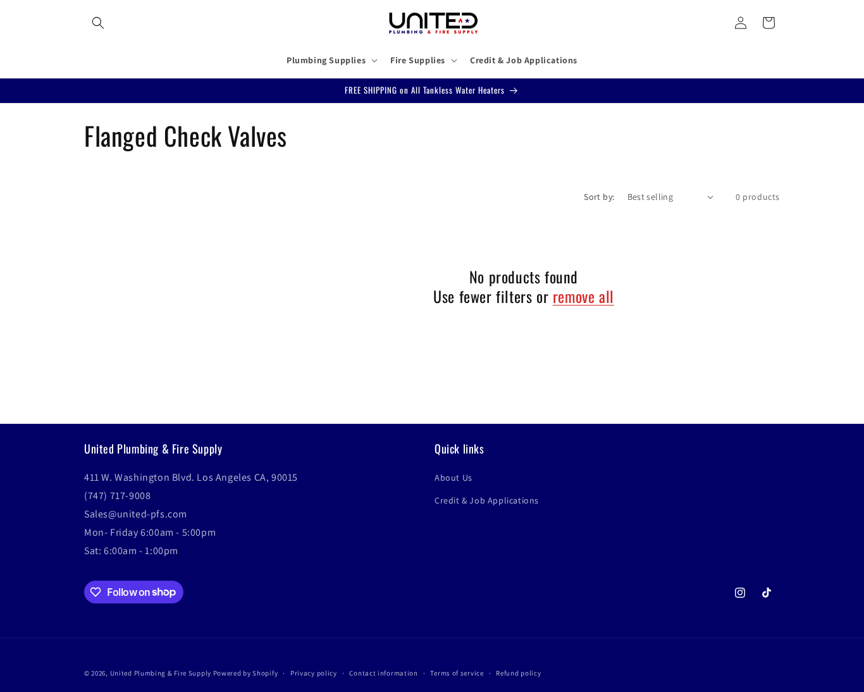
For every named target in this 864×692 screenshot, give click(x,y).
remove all (583, 296)
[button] (98, 23)
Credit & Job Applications (487, 500)
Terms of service (456, 672)
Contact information (383, 672)
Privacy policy (313, 672)
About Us (453, 478)
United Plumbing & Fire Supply (160, 673)
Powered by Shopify (245, 673)
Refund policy (518, 672)
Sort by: (599, 196)
